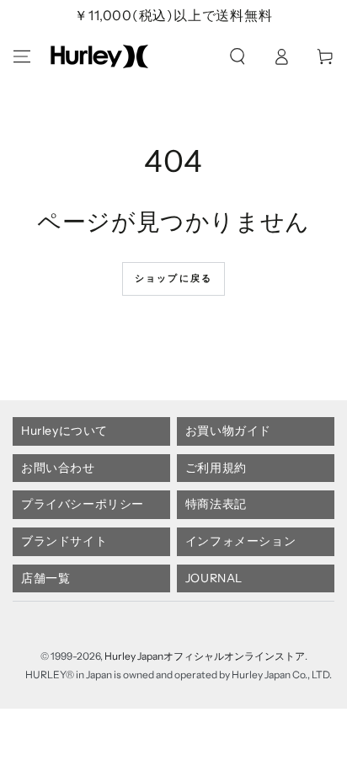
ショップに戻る (173, 278)
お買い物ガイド (228, 430)
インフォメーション (240, 541)
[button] (237, 56)
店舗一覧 (45, 578)
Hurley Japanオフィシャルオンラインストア (204, 656)
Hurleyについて (64, 430)
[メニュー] (22, 56)
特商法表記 (216, 503)
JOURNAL (214, 578)
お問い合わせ (58, 467)
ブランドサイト (64, 541)
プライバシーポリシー (82, 503)
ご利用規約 (216, 467)
